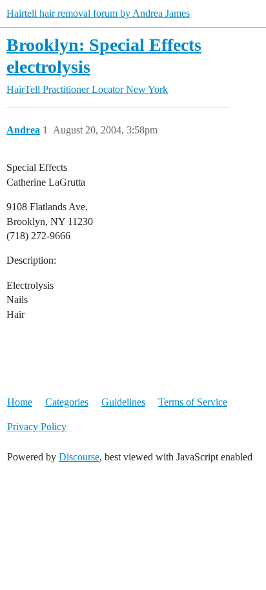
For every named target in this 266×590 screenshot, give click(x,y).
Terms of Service (192, 402)
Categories (66, 402)
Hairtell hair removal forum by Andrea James (98, 13)
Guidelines (123, 402)
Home (19, 402)
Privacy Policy (36, 426)
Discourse (79, 456)
